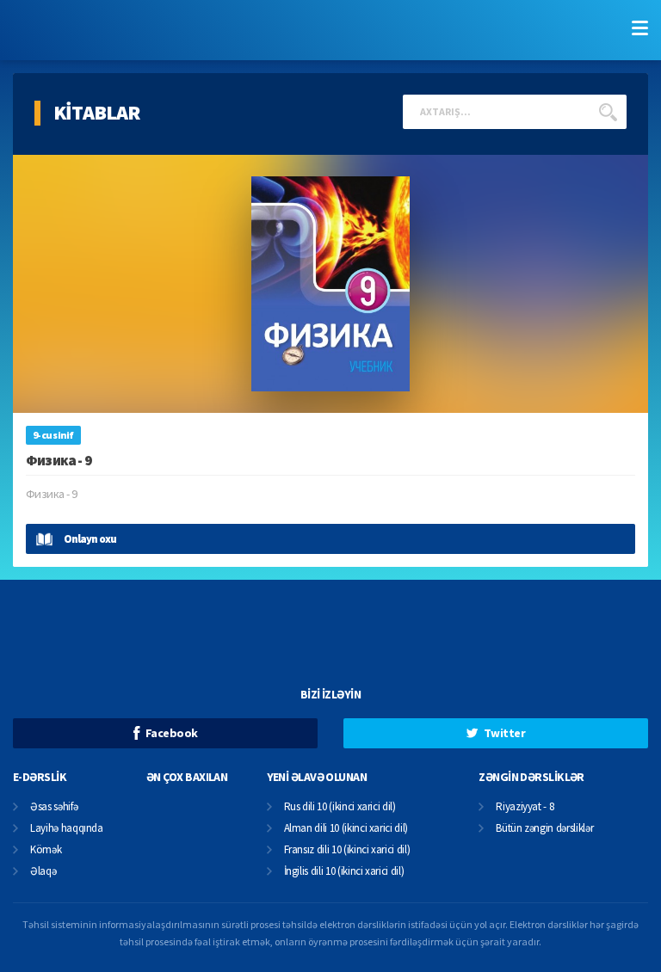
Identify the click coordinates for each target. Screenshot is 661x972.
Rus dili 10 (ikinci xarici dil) (340, 807)
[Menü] (639, 27)
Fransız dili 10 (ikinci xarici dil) (347, 850)
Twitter (504, 733)
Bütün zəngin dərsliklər (544, 828)
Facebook (171, 733)
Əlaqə (43, 871)
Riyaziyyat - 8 (524, 807)
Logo (112, 30)
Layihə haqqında (66, 828)
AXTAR (607, 111)
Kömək (45, 850)
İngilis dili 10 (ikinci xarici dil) (344, 871)
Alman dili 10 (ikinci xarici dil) (346, 828)
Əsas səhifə (53, 807)
